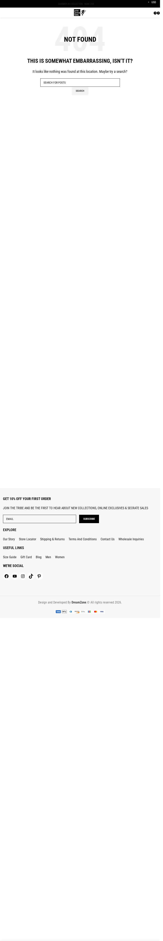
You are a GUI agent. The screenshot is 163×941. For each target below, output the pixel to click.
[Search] (151, 13)
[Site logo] (80, 12)
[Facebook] (6, 576)
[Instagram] (22, 576)
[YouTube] (14, 576)
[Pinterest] (39, 576)
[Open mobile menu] (5, 13)
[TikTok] (31, 576)
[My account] (146, 13)
